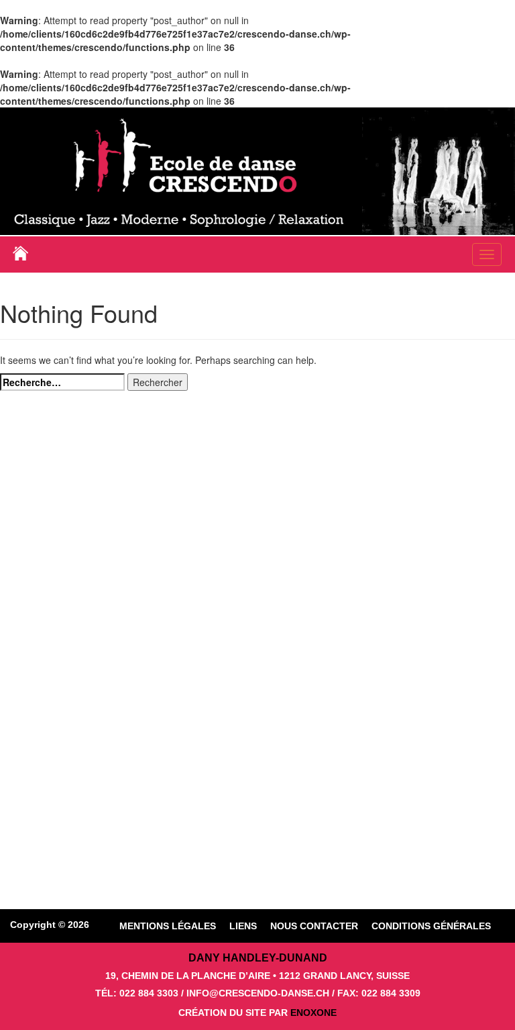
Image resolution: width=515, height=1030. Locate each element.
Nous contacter (314, 926)
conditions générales (431, 926)
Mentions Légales (167, 926)
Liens (243, 926)
